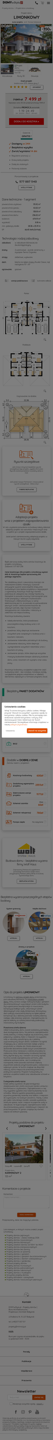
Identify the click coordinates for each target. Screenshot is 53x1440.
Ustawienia (10, 731)
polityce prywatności (18, 724)
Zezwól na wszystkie (37, 731)
